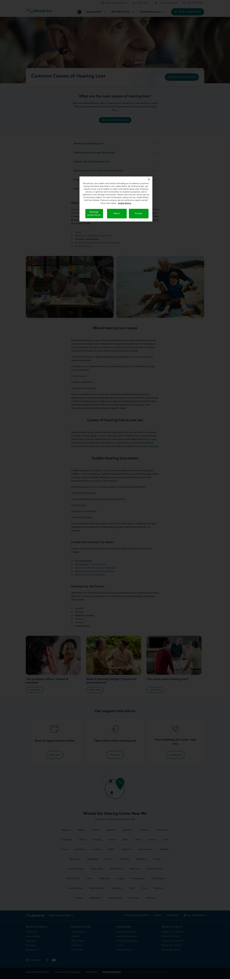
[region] (116, 199)
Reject (117, 213)
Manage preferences (94, 213)
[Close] (149, 179)
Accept (138, 213)
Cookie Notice (124, 203)
